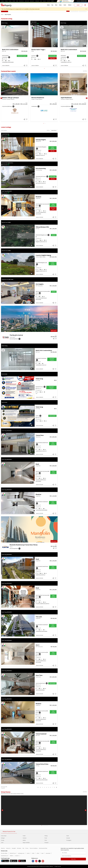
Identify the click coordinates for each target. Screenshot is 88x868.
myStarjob (37, 1)
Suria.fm (17, 855)
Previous (1, 98)
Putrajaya (46, 842)
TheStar (6, 1)
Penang (2, 840)
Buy (52, 5)
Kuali (41, 1)
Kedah (24, 835)
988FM (52, 1)
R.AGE (14, 1)
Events (10, 1)
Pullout (69, 5)
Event (65, 5)
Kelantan (24, 838)
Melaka (24, 840)
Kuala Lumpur (3, 835)
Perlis (46, 840)
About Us (3, 848)
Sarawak (68, 838)
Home (48, 5)
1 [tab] (44, 68)
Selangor (3, 838)
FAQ (23, 848)
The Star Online (4, 853)
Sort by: (48, 130)
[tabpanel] (14, 44)
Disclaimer (19, 848)
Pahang (46, 835)
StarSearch (32, 1)
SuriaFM (48, 1)
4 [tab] (45, 825)
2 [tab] (45, 123)
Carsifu (28, 853)
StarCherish (21, 1)
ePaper (2, 1)
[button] (54, 130)
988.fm (11, 855)
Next (86, 98)
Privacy (26, 848)
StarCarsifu (27, 1)
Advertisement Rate (43, 848)
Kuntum (44, 1)
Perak (46, 838)
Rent (56, 5)
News (60, 5)
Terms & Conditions (34, 848)
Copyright (14, 848)
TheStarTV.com (13, 853)
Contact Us (8, 848)
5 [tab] (47, 825)
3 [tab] (44, 825)
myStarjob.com (21, 853)
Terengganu (68, 840)
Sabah (67, 835)
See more (85, 71)
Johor (2, 842)
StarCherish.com (4, 855)
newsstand (48, 853)
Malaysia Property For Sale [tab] (9, 831)
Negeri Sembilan (26, 842)
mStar (17, 1)
